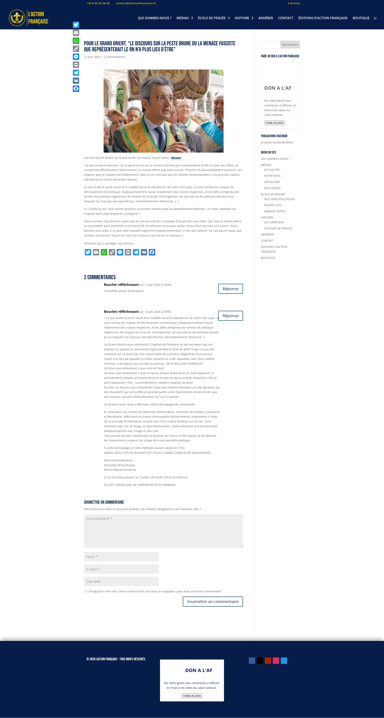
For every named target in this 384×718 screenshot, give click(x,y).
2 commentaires (114, 57)
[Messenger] (76, 57)
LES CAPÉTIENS (274, 222)
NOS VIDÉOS (272, 188)
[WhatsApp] (76, 41)
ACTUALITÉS (272, 170)
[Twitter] (76, 25)
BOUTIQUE (361, 18)
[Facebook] (76, 89)
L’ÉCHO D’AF (272, 182)
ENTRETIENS (272, 176)
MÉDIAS (183, 18)
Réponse (231, 288)
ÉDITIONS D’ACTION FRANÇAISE (323, 18)
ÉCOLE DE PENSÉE (212, 18)
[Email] (76, 33)
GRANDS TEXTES (275, 211)
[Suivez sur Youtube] (268, 660)
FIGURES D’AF (273, 205)
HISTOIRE (242, 18)
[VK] (76, 81)
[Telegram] (76, 73)
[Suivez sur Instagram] (276, 660)
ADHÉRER (265, 18)
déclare (176, 158)
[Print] (76, 65)
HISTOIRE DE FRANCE (278, 228)
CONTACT (285, 18)
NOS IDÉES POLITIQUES (279, 199)
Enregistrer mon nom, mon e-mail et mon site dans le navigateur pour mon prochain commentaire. (155, 591)
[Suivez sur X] (260, 660)
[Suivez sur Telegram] (284, 660)
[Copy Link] (76, 49)
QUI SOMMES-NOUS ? (154, 18)
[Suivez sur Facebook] (252, 660)
